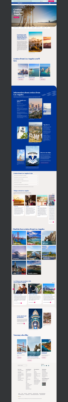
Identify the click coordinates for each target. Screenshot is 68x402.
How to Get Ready (44, 371)
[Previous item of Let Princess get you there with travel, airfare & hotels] (13, 289)
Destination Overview (28, 370)
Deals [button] (46, 27)
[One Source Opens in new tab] (19, 396)
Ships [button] (27, 27)
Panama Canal (27, 383)
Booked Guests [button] (29, 4)
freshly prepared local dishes (47, 156)
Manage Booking (44, 370)
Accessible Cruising (27, 394)
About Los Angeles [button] (23, 27)
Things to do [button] (33, 27)
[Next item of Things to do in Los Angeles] (54, 200)
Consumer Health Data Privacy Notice (35, 394)
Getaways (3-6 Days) (28, 379)
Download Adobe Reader (42, 394)
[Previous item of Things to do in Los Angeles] (13, 200)
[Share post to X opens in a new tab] (44, 365)
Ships (34, 370)
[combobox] (23, 365)
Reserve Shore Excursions (44, 372)
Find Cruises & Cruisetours (20, 370)
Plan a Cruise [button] (19, 4)
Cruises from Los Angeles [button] (16, 27)
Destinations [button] (26, 4)
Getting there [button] (43, 27)
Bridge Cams (35, 372)
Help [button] (32, 4)
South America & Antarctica (29, 384)
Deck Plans (35, 371)
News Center (25, 393)
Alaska (26, 371)
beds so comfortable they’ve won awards (44, 158)
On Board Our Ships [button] (23, 4)
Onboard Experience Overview (37, 373)
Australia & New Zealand (28, 373)
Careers (22, 393)
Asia (26, 372)
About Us (19, 393)
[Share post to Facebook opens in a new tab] (42, 365)
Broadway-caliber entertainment (43, 157)
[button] (16, 17)
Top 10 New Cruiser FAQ (20, 380)
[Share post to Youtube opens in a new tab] (46, 365)
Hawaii (26, 380)
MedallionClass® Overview (45, 379)
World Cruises (27, 386)
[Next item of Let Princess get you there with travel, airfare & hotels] (54, 289)
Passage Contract (30, 393)
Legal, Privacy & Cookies (35, 393)
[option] (19, 205)
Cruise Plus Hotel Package (47, 129)
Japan (26, 381)
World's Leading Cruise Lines (21, 394)
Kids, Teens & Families (36, 379)
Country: (19, 365)
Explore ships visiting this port (44, 162)
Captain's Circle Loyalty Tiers (21, 378)
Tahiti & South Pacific (28, 385)
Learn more (19, 357)
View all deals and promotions (20, 323)
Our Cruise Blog (19, 379)
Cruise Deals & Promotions (20, 373)
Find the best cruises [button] (38, 27)
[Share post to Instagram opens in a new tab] (48, 365)
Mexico (26, 382)
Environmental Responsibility (42, 393)
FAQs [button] (29, 27)
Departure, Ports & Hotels (45, 373)
